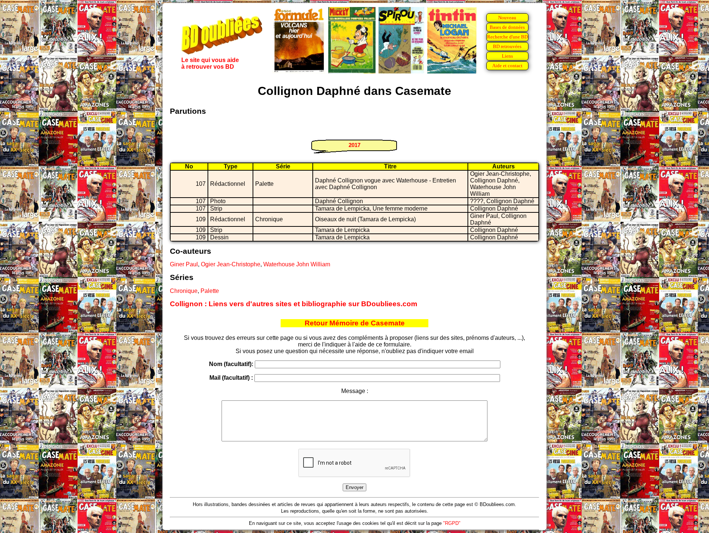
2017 (354, 145)
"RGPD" (451, 523)
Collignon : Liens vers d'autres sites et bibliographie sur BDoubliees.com (293, 304)
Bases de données (507, 27)
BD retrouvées (507, 46)
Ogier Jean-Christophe (230, 264)
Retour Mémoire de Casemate (355, 323)
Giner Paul (184, 264)
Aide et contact (507, 65)
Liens (507, 56)
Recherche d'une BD (507, 37)
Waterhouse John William (296, 264)
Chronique (184, 291)
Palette (210, 291)
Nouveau (507, 17)
